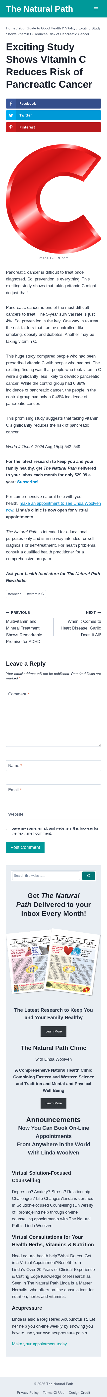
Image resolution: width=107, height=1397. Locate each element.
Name (15, 765)
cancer (14, 594)
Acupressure (27, 1308)
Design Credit (79, 1393)
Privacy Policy (28, 1393)
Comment (18, 694)
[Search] (88, 876)
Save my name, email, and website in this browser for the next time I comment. (54, 830)
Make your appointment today (39, 1344)
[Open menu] (96, 9)
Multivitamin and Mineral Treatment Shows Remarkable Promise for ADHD (24, 627)
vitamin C (35, 594)
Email (15, 789)
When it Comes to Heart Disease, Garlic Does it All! (81, 624)
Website (15, 814)
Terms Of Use (53, 1393)
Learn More (54, 1031)
